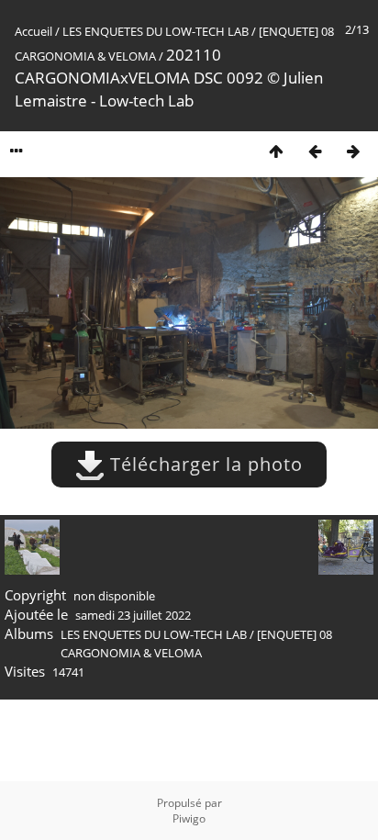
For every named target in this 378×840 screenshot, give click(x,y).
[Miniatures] (276, 151)
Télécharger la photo (204, 464)
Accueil (33, 31)
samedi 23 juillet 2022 (133, 615)
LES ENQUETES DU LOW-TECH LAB (155, 31)
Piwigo (189, 818)
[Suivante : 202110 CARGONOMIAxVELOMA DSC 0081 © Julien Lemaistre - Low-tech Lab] (353, 151)
